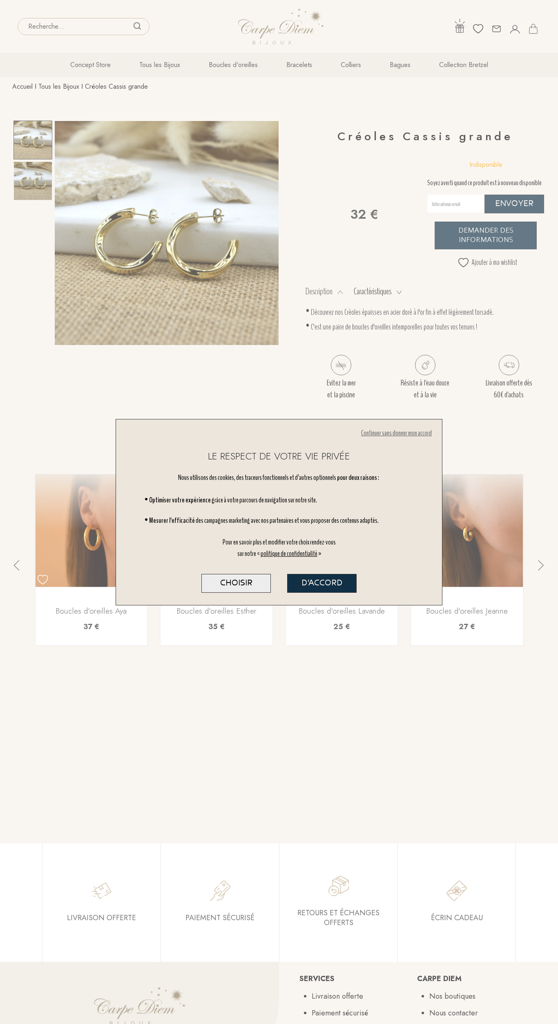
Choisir (236, 583)
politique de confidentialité (289, 553)
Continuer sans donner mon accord (396, 433)
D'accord (322, 583)
